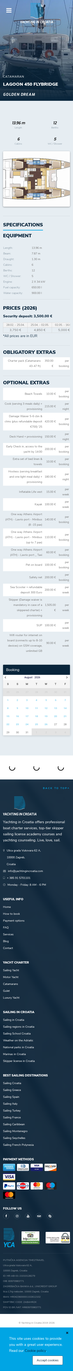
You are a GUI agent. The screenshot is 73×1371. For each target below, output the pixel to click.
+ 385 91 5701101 (18, 878)
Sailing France (12, 1117)
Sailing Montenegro (15, 1131)
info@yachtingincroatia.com (25, 871)
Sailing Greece (12, 1090)
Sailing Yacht (11, 970)
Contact (8, 948)
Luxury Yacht (11, 998)
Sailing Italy (10, 1104)
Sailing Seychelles (14, 1138)
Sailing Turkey (11, 1111)
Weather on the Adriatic (18, 1040)
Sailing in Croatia (13, 1020)
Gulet (6, 991)
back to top (55, 788)
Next (65, 179)
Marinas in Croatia (14, 1054)
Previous (8, 179)
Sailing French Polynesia (18, 1145)
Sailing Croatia (12, 1083)
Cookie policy (35, 1350)
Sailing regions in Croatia (18, 1027)
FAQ (6, 927)
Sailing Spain (11, 1097)
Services (8, 934)
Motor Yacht (10, 977)
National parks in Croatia (18, 1047)
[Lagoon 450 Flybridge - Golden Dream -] (36, 179)
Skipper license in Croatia (19, 1061)
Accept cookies (48, 1360)
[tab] (17, 235)
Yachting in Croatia (36, 22)
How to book (11, 914)
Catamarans (10, 984)
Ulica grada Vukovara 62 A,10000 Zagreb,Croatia (24, 857)
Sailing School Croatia (17, 1034)
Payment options (14, 921)
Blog (6, 941)
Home (7, 907)
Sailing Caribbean (14, 1124)
